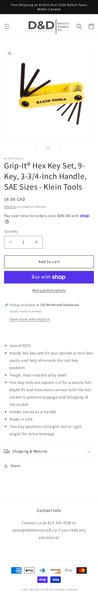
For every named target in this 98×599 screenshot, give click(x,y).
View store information (30, 319)
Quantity (11, 231)
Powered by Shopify (66, 589)
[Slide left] (37, 148)
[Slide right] (61, 148)
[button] (7, 26)
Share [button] (15, 465)
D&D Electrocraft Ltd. (42, 589)
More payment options (49, 290)
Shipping (10, 206)
